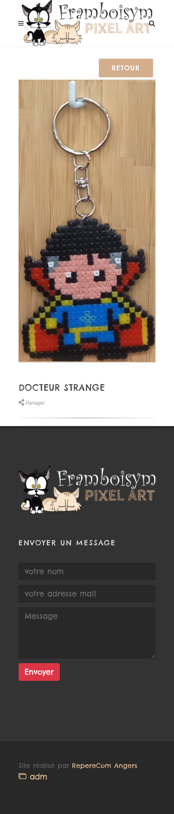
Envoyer (39, 672)
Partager (35, 403)
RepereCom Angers (104, 765)
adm (36, 776)
